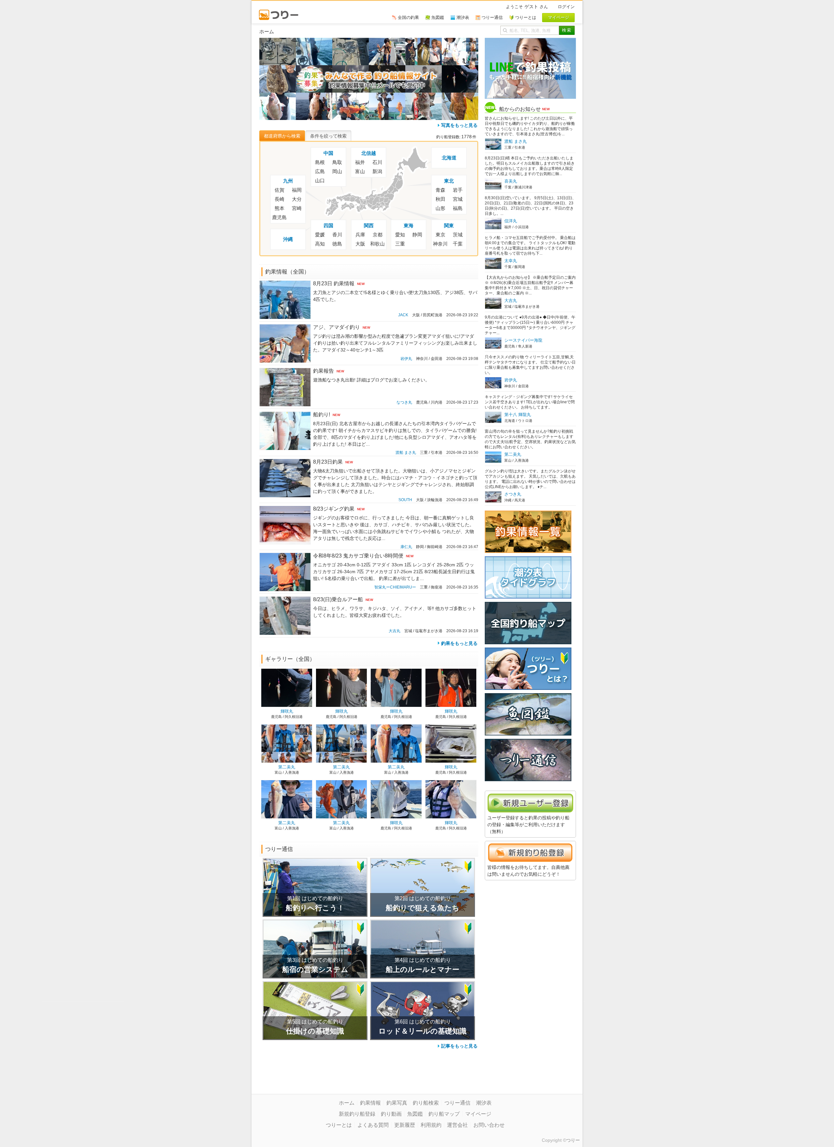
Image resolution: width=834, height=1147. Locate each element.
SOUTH (405, 500)
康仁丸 (406, 546)
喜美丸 (510, 181)
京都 (377, 234)
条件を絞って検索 (328, 136)
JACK (403, 315)
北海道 (449, 157)
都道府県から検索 (282, 136)
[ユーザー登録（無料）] (530, 796)
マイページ (478, 1114)
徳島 (337, 243)
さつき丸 (512, 494)
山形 (440, 208)
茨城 (458, 234)
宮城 (458, 199)
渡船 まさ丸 (405, 452)
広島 (320, 171)
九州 (288, 181)
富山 (360, 171)
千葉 (458, 243)
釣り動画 (391, 1114)
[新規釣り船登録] (530, 846)
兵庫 (360, 234)
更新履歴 (404, 1125)
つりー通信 (457, 1103)
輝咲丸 (286, 711)
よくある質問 (373, 1125)
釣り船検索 (426, 1103)
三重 (400, 243)
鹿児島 (279, 217)
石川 (377, 162)
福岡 (297, 190)
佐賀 (279, 190)
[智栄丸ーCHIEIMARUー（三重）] (350, 95)
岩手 (458, 190)
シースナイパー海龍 (523, 340)
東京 (440, 234)
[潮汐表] (528, 559)
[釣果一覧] (528, 513)
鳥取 (337, 162)
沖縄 (288, 239)
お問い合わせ (489, 1125)
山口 (320, 180)
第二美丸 (286, 767)
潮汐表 (484, 1103)
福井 (360, 162)
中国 (328, 153)
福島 (458, 208)
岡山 (337, 171)
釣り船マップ (444, 1114)
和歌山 (377, 243)
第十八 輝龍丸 (517, 414)
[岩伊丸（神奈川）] (387, 41)
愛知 (400, 234)
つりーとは (339, 1125)
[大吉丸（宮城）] (277, 68)
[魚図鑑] (528, 696)
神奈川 (440, 243)
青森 (440, 190)
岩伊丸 (406, 358)
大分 (297, 199)
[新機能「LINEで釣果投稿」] (530, 41)
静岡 (417, 234)
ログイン (566, 6)
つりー (573, 1140)
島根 (320, 162)
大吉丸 (394, 631)
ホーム (346, 1103)
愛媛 (320, 234)
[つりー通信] (528, 742)
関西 (369, 225)
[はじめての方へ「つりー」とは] (528, 650)
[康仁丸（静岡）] (314, 95)
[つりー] (281, 11)
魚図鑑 (415, 1114)
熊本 (279, 208)
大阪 (360, 243)
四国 (328, 225)
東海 (408, 225)
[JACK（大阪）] (277, 41)
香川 (337, 234)
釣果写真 (396, 1103)
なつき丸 (404, 402)
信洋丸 (510, 220)
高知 (320, 243)
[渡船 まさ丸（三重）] (423, 41)
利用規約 (431, 1125)
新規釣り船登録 (357, 1114)
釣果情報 (370, 1103)
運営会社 (457, 1125)
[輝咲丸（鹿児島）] (460, 68)
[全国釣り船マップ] (528, 605)
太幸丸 (510, 260)
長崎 (279, 199)
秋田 (440, 199)
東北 (449, 181)
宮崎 (297, 208)
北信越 (368, 153)
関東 (449, 225)
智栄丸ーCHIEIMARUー (395, 587)
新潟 (377, 171)
